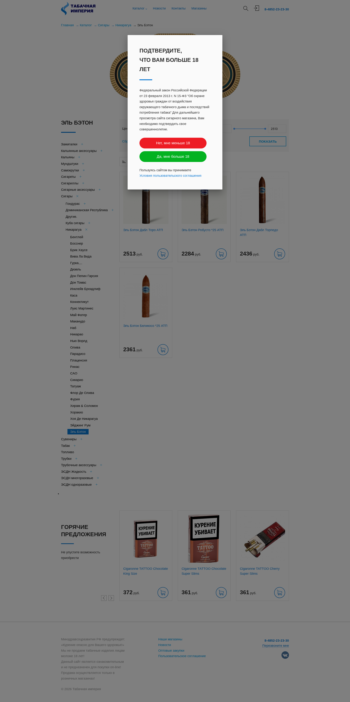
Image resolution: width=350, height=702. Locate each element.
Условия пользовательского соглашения (170, 176)
